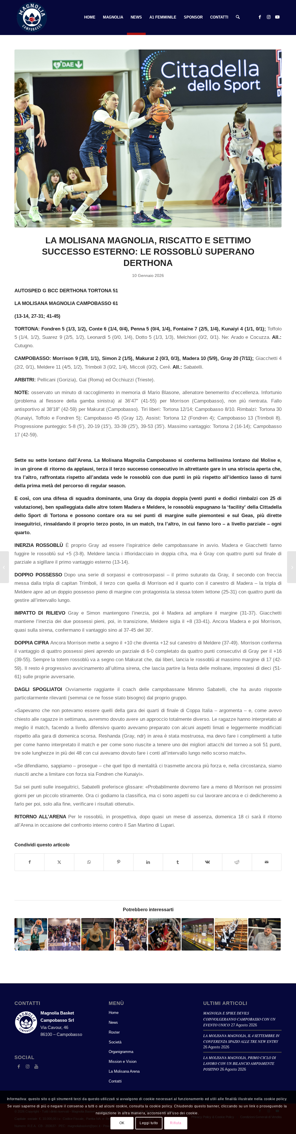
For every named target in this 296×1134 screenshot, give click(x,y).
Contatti (115, 1081)
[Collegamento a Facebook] (260, 17)
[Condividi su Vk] (207, 862)
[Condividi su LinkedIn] (148, 862)
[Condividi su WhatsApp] (88, 862)
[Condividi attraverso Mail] (267, 862)
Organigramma (121, 1052)
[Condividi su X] (59, 862)
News (113, 1022)
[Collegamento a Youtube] (277, 17)
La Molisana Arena (124, 1071)
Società (115, 1042)
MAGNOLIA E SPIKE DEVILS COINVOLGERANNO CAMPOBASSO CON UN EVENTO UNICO (239, 1018)
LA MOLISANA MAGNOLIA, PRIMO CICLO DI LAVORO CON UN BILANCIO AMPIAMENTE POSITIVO (239, 1063)
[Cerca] (237, 17)
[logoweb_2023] (31, 17)
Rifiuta (175, 1123)
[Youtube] (36, 1066)
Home (114, 1012)
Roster (114, 1032)
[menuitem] (89, 17)
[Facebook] (18, 1066)
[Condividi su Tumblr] (177, 862)
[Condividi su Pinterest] (118, 862)
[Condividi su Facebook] (29, 862)
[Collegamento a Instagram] (268, 17)
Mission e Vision (122, 1061)
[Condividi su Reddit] (236, 862)
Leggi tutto (149, 1123)
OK (122, 1123)
